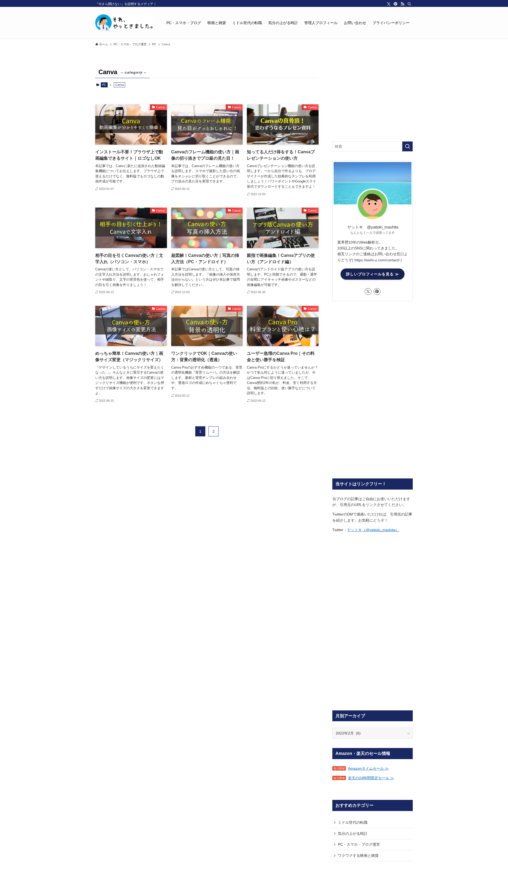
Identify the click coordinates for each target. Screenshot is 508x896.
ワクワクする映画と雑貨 (358, 855)
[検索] (409, 4)
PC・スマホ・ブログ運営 (359, 844)
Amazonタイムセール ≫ (368, 768)
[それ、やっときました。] (124, 22)
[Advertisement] (372, 99)
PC (104, 84)
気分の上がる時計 (353, 833)
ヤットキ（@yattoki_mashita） (373, 530)
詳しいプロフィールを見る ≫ (372, 274)
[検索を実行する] (407, 146)
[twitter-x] (388, 4)
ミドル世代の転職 (353, 822)
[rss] (402, 4)
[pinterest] (395, 4)
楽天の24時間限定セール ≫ (371, 778)
